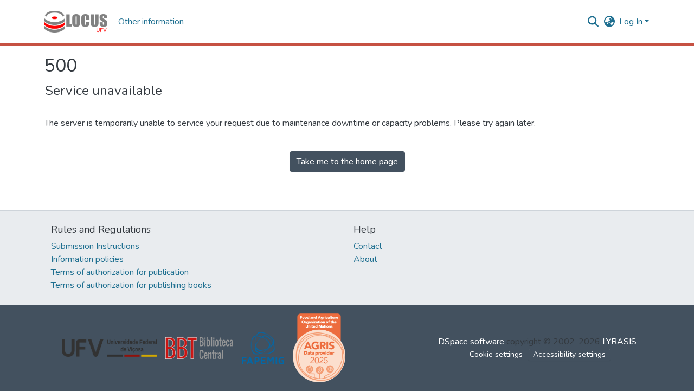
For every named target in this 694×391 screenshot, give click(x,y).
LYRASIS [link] (619, 342)
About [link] (365, 259)
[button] (75, 22)
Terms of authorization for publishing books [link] (131, 285)
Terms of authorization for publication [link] (120, 272)
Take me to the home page (347, 162)
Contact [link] (368, 246)
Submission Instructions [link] (95, 246)
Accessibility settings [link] (569, 354)
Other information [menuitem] (151, 22)
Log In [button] (632, 22)
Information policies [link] (87, 259)
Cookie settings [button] (496, 354)
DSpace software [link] (471, 342)
